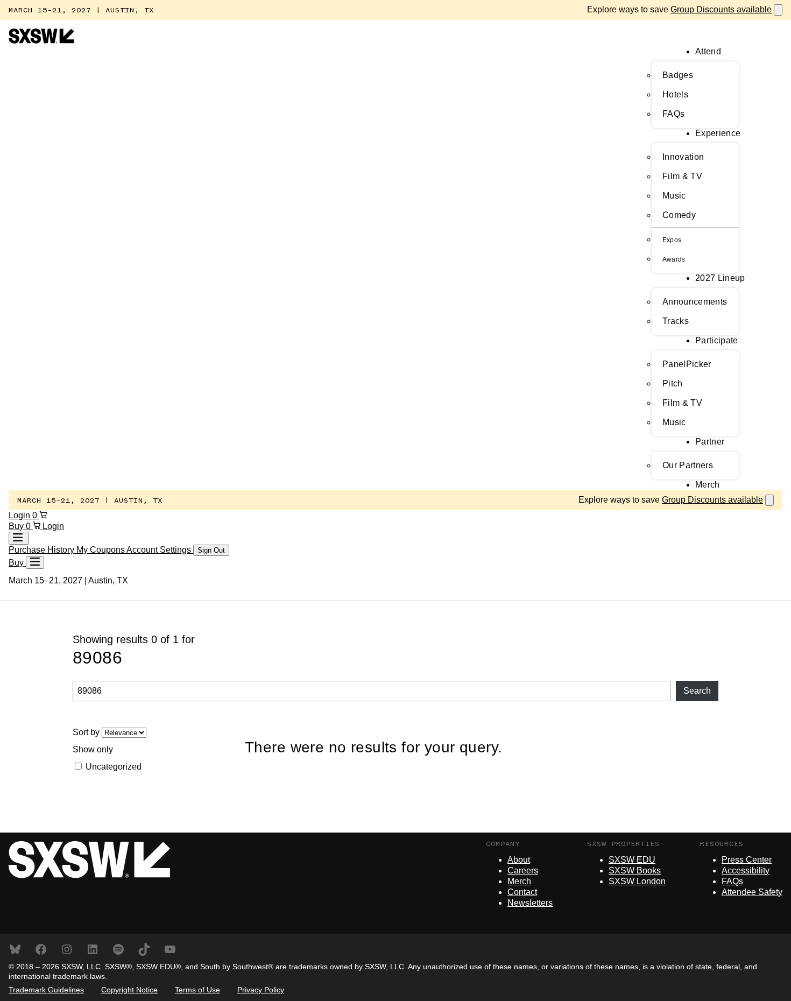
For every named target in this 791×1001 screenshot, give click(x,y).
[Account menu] (19, 538)
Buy (17, 526)
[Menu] (35, 562)
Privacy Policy (260, 989)
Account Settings (159, 549)
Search (697, 690)
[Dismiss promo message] (778, 10)
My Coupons (101, 549)
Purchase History (42, 549)
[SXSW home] (41, 40)
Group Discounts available (721, 9)
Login (20, 515)
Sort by (87, 732)
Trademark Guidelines (46, 989)
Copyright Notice (129, 989)
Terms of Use (197, 989)
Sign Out (211, 550)
